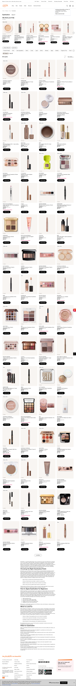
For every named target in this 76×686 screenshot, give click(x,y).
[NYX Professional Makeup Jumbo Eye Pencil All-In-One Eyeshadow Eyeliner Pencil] (10, 196)
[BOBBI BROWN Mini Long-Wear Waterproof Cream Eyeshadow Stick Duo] (10, 378)
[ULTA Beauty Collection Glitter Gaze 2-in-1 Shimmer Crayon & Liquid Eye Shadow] (28, 440)
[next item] (74, 33)
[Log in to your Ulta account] (70, 6)
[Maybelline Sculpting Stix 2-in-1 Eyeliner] (65, 288)
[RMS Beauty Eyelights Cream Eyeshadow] (47, 471)
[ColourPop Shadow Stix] (47, 227)
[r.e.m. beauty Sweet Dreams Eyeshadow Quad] (65, 165)
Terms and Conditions (35, 683)
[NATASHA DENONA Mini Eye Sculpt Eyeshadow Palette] (47, 195)
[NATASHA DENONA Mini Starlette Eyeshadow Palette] (47, 257)
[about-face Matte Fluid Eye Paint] (28, 134)
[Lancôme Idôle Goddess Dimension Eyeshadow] (65, 317)
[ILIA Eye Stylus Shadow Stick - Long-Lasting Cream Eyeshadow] (10, 135)
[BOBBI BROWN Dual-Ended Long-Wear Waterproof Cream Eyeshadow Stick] (65, 196)
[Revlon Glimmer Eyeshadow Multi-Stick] (65, 533)
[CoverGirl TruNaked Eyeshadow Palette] (28, 533)
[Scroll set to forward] (74, 51)
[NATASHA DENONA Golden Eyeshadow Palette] (47, 502)
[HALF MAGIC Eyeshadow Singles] (47, 165)
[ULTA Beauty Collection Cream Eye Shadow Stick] (28, 104)
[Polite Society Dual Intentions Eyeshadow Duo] (44, 31)
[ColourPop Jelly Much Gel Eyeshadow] (65, 378)
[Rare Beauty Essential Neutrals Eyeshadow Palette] (10, 165)
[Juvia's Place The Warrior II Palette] (47, 439)
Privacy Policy (15, 683)
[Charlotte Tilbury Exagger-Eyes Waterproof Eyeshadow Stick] (32, 31)
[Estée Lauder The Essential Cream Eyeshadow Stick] (47, 318)
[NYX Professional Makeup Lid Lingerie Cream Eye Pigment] (28, 227)
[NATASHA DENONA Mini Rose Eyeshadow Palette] (10, 533)
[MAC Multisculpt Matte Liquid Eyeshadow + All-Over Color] (65, 227)
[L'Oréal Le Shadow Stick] (28, 195)
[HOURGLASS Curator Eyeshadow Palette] (10, 227)
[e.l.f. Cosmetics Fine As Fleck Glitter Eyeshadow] (47, 378)
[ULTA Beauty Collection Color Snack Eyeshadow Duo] (65, 257)
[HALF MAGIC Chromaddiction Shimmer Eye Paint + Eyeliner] (65, 409)
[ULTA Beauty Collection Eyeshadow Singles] (7, 30)
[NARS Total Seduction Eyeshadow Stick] (10, 287)
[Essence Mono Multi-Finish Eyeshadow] (10, 472)
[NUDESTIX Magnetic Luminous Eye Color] (28, 503)
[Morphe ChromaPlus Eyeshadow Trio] (56, 31)
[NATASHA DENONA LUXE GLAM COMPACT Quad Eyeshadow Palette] (47, 349)
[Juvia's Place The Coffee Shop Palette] (10, 317)
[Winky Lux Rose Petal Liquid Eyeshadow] (47, 534)
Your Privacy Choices (55, 682)
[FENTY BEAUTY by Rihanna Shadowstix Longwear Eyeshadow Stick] (65, 348)
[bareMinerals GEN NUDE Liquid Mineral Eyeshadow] (28, 287)
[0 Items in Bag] (73, 6)
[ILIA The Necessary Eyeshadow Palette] (28, 317)
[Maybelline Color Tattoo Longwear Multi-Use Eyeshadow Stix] (10, 441)
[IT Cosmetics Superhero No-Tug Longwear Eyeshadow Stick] (28, 165)
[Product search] (67, 5)
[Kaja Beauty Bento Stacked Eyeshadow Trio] (47, 408)
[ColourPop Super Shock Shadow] (47, 104)
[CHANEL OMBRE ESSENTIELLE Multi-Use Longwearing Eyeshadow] (65, 502)
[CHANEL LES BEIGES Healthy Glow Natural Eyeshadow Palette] (65, 440)
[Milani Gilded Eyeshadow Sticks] (28, 378)
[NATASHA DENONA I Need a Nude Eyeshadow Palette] (10, 348)
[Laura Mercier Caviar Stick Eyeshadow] (10, 104)
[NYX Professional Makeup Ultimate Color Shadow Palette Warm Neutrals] (28, 409)
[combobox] (71, 57)
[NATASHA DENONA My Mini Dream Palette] (65, 471)
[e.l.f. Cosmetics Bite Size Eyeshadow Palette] (10, 257)
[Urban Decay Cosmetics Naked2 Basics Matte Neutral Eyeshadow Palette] (65, 104)
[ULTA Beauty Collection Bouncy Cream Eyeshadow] (10, 408)
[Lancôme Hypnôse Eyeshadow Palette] (28, 257)
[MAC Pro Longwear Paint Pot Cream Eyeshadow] (47, 135)
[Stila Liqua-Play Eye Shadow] (65, 134)
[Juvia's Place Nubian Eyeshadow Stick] (28, 471)
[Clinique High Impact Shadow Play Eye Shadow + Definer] (68, 31)
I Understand (63, 682)
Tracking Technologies (6, 684)
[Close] (74, 682)
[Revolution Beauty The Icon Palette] (47, 287)
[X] (69, 9)
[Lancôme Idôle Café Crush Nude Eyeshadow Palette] (28, 349)
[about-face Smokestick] (10, 502)
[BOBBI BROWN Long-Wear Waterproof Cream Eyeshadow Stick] (20, 31)
